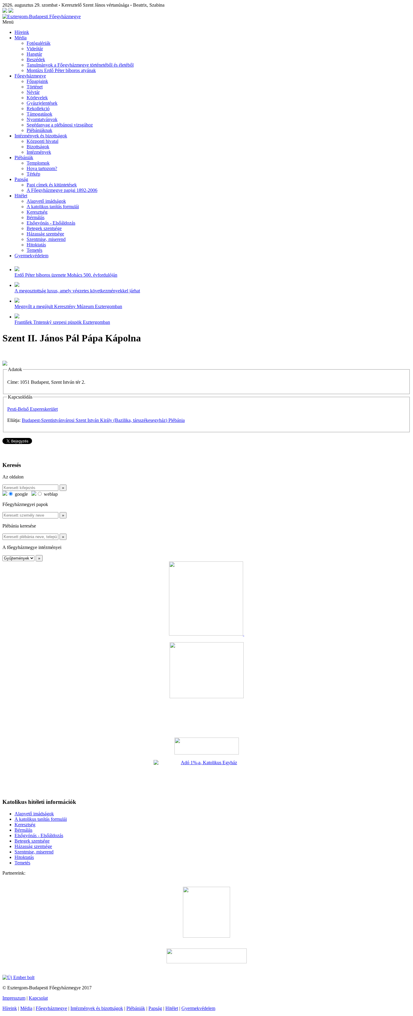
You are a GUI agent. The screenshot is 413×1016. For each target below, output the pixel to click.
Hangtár (34, 54)
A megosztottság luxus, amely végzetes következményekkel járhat (77, 290)
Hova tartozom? (42, 168)
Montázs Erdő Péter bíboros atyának (61, 70)
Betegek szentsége (44, 228)
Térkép (33, 173)
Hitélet (21, 195)
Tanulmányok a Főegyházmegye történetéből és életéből (80, 64)
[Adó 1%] (206, 776)
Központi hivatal (42, 141)
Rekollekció (38, 108)
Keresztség (37, 212)
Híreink (22, 32)
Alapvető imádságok (46, 201)
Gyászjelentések (42, 103)
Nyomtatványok (42, 119)
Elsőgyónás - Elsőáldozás (51, 222)
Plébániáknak (39, 130)
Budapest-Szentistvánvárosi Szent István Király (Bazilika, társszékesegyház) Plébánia (103, 420)
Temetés (34, 250)
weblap (50, 494)
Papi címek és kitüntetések (52, 184)
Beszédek (36, 59)
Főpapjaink (37, 81)
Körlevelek (37, 97)
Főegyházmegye (30, 75)
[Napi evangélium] (206, 746)
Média (21, 37)
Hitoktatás (36, 244)
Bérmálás (35, 217)
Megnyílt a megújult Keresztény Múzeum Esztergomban (68, 306)
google (21, 494)
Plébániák (24, 157)
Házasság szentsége (45, 233)
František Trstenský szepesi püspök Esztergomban (62, 322)
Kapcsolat (38, 998)
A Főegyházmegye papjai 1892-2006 (62, 190)
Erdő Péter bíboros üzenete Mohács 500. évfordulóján (66, 275)
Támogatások (39, 114)
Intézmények (39, 152)
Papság (21, 179)
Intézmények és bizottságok (41, 135)
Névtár (33, 92)
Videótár (35, 48)
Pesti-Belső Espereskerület (32, 409)
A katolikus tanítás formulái (53, 206)
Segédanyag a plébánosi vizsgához (60, 124)
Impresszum (13, 998)
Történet (35, 86)
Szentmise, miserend (46, 239)
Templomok (38, 163)
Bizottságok (38, 146)
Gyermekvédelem (31, 255)
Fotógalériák (38, 43)
